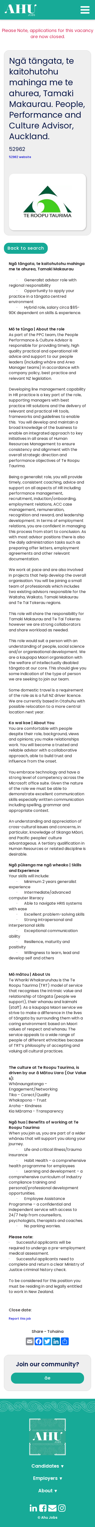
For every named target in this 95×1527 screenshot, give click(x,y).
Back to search (26, 248)
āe (48, 1378)
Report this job (20, 1318)
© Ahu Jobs (47, 1517)
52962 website (20, 157)
